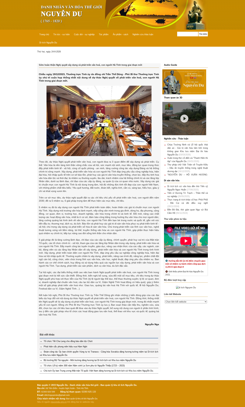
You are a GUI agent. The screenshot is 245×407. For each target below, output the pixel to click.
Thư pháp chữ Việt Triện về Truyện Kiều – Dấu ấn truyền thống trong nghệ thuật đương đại (187, 168)
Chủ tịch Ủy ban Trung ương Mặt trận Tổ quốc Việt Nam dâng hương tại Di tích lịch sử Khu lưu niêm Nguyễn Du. (98, 370)
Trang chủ (44, 34)
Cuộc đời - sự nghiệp (84, 34)
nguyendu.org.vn (59, 402)
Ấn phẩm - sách (120, 34)
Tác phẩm (103, 34)
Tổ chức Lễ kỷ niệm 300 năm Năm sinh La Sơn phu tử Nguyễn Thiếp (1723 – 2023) (84, 365)
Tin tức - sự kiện (61, 34)
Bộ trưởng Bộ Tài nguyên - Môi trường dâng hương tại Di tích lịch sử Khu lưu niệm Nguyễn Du (89, 360)
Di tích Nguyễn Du (48, 42)
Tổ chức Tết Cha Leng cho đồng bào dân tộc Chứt (67, 341)
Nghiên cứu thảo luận (142, 34)
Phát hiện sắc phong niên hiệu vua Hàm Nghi (65, 346)
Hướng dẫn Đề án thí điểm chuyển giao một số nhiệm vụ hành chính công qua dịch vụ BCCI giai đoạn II (185, 264)
